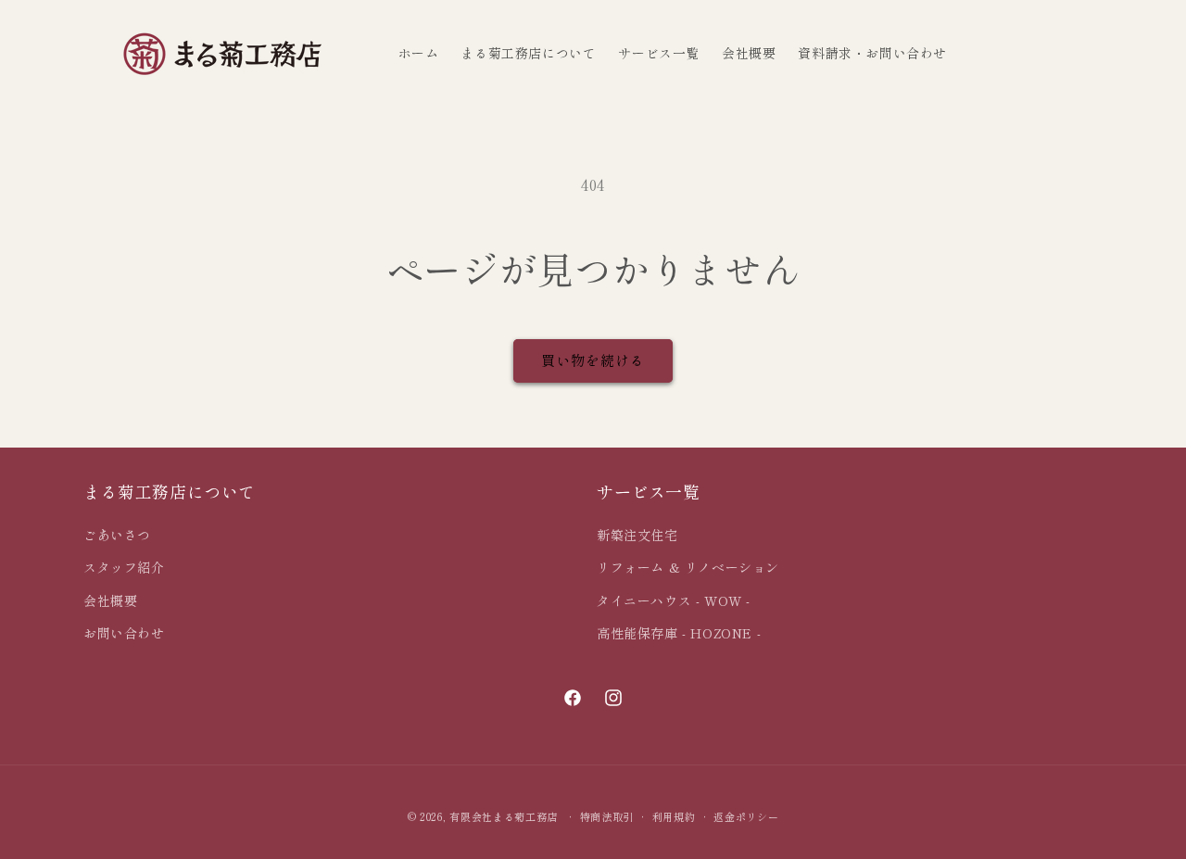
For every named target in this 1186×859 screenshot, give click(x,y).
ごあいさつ (117, 534)
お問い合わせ (124, 633)
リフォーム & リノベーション (688, 567)
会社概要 (110, 600)
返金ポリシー (745, 816)
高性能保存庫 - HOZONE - (679, 633)
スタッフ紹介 (124, 567)
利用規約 (674, 816)
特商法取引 (607, 816)
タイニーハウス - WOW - (674, 600)
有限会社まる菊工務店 (503, 816)
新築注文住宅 (637, 534)
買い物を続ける (593, 360)
